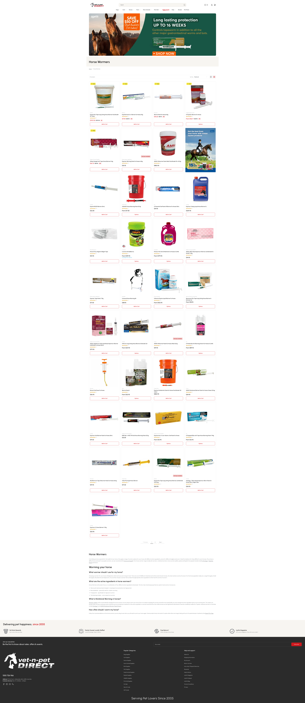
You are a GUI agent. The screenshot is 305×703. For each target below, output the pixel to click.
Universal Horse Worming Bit (129, 298)
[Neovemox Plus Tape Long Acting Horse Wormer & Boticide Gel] (200, 280)
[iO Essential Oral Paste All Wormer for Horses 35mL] (168, 188)
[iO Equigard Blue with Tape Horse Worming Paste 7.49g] (200, 417)
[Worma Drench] (136, 372)
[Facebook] (4, 684)
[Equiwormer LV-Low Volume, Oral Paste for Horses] (168, 417)
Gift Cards (126, 690)
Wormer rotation (93, 602)
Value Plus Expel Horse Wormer (130, 480)
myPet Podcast (188, 678)
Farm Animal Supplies (129, 663)
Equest (90, 562)
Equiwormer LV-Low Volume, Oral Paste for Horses (166, 435)
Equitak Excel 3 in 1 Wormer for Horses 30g (132, 114)
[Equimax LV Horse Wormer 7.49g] (104, 509)
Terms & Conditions (189, 684)
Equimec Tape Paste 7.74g (96, 298)
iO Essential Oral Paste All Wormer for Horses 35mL (166, 206)
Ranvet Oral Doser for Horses (97, 390)
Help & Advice (187, 672)
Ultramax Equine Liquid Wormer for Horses (164, 298)
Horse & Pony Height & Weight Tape (99, 251)
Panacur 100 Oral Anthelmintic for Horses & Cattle (166, 251)
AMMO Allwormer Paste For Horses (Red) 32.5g (166, 343)
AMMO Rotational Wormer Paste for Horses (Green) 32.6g (200, 390)
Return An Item (188, 663)
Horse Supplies (127, 660)
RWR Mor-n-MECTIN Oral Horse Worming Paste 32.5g (135, 435)
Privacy (186, 687)
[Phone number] (13, 684)
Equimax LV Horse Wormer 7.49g (98, 527)
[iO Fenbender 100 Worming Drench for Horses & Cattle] (200, 325)
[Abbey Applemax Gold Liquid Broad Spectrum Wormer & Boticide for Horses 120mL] (104, 325)
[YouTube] (10, 684)
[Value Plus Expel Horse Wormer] (136, 462)
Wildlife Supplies (128, 678)
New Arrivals (127, 687)
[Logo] (97, 5)
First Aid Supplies (128, 681)
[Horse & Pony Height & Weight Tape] (104, 233)
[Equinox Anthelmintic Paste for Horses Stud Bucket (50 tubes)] (168, 372)
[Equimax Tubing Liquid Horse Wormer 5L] (200, 188)
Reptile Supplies (127, 675)
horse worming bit (128, 561)
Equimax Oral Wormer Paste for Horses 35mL (101, 435)
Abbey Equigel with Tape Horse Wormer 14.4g (101, 161)
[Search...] (184, 5)
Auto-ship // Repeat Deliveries (191, 666)
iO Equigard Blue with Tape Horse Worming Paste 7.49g (200, 435)
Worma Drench (126, 390)
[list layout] (211, 76)
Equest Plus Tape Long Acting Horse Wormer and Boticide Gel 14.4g (168, 481)
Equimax (211, 561)
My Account (187, 660)
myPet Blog (187, 681)
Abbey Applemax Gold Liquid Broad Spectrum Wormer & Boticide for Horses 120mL (104, 344)
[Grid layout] (214, 76)
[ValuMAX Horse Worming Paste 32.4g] (136, 188)
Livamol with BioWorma (128, 251)
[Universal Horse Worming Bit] (136, 280)
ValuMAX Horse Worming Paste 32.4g (131, 206)
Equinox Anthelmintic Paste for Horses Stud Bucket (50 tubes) (167, 391)
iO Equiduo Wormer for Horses (193, 114)
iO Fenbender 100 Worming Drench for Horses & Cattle (199, 343)
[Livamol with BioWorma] (136, 233)
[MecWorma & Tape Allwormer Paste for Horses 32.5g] (104, 462)
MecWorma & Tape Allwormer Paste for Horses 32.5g (103, 480)
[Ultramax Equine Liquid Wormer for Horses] (168, 280)
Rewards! (186, 669)
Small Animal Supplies (129, 672)
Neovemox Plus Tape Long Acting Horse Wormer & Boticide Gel (198, 299)
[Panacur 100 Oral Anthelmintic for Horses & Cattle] (168, 233)
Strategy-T (205, 561)
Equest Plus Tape (209, 613)
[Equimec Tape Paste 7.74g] (104, 280)
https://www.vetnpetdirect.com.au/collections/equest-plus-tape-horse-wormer (152, 14)
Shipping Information (189, 657)
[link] (147, 10)
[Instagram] (7, 684)
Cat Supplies (127, 657)
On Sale (126, 684)
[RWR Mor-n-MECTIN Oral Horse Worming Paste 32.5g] (136, 417)
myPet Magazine (188, 675)
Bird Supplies (127, 666)
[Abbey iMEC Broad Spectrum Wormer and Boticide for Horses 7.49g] (200, 233)
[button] (215, 5)
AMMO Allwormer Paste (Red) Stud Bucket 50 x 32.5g (167, 161)
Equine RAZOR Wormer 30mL (97, 206)
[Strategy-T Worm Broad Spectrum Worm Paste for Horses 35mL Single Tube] (200, 462)
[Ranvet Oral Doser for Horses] (104, 372)
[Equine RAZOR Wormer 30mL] (104, 188)
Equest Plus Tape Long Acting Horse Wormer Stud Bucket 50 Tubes (104, 115)
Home (90, 69)
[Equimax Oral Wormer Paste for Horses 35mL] (104, 417)
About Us (186, 654)
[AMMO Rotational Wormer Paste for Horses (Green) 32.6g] (200, 372)
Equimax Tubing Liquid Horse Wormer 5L (196, 206)
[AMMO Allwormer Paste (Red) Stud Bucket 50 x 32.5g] (168, 143)
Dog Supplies (127, 654)
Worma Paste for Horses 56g (161, 114)
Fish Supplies (127, 669)
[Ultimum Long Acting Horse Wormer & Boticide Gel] (136, 325)
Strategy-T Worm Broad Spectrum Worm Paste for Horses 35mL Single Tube (199, 481)
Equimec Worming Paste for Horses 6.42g (132, 161)
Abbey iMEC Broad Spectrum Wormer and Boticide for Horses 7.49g (200, 252)
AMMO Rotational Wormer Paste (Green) (110, 606)
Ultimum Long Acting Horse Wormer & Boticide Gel (134, 343)
